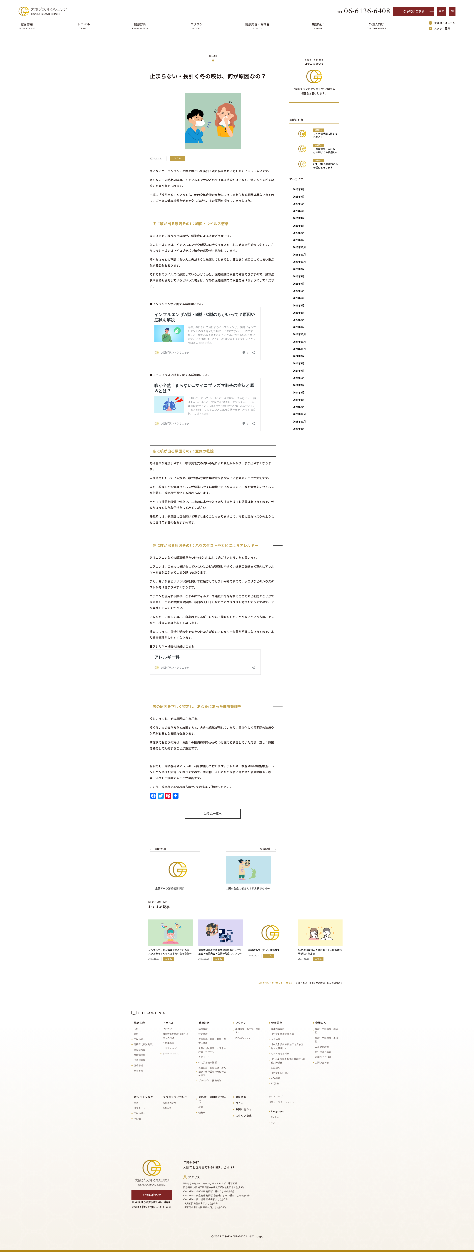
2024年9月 (299, 356)
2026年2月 (299, 233)
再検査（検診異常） (144, 1044)
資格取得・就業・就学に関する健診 (212, 1041)
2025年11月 (299, 254)
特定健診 (203, 1034)
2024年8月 (299, 363)
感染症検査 (139, 1050)
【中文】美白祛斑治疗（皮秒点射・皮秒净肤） (287, 1046)
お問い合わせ (322, 1062)
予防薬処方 (168, 1043)
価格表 (201, 1112)
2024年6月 (299, 378)
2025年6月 (299, 291)
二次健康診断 (322, 1047)
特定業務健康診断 (207, 1062)
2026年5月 (299, 211)
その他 (137, 1118)
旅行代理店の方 (323, 1052)
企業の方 (320, 1022)
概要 (200, 1107)
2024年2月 (299, 407)
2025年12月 (299, 247)
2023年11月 (299, 421)
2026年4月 (299, 218)
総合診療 (139, 1022)
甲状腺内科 (139, 1060)
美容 (136, 1103)
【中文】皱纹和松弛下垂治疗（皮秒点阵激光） (288, 1060)
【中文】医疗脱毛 (280, 1073)
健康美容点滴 (278, 1028)
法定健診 (203, 1028)
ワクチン (167, 1028)
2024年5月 (299, 385)
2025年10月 (299, 261)
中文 (441, 11)
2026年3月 (299, 225)
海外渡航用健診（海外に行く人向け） (175, 1036)
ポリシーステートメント (281, 1102)
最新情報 (241, 1097)
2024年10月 (299, 349)
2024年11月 (299, 341)
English (275, 1117)
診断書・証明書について (212, 1099)
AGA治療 (276, 1078)
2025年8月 (299, 276)
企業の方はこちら (444, 23)
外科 (136, 1034)
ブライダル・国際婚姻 (209, 1080)
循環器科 (138, 1065)
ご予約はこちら (413, 11)
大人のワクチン (243, 1037)
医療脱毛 (275, 1067)
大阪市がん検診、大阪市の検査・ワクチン (212, 1050)
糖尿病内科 (139, 1055)
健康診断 (204, 1022)
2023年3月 (299, 428)
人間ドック (204, 1057)
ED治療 (275, 1083)
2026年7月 (299, 196)
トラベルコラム (171, 1053)
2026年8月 (299, 189)
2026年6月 (299, 204)
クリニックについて (175, 1097)
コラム (240, 1103)
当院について (169, 1103)
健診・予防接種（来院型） (326, 1030)
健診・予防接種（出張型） (326, 1039)
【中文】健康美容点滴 (282, 1034)
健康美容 (276, 1022)
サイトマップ (276, 1096)
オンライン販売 (143, 1097)
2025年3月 (299, 312)
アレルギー (139, 1039)
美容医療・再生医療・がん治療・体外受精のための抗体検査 (212, 1071)
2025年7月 (299, 283)
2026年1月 (299, 240)
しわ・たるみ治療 (280, 1053)
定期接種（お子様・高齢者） (248, 1030)
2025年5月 (299, 298)
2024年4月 (299, 392)
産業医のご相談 (323, 1057)
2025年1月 (299, 327)
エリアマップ (169, 1048)
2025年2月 (299, 320)
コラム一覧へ (213, 814)
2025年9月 (299, 269)
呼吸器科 (138, 1070)
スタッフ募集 (442, 28)
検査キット (139, 1108)
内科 (136, 1028)
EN (452, 11)
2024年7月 (299, 370)
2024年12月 (299, 334)
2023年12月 (299, 414)
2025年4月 (299, 305)
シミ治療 (275, 1039)
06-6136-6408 (363, 11)
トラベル (168, 1022)
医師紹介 (167, 1108)
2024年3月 (299, 399)
